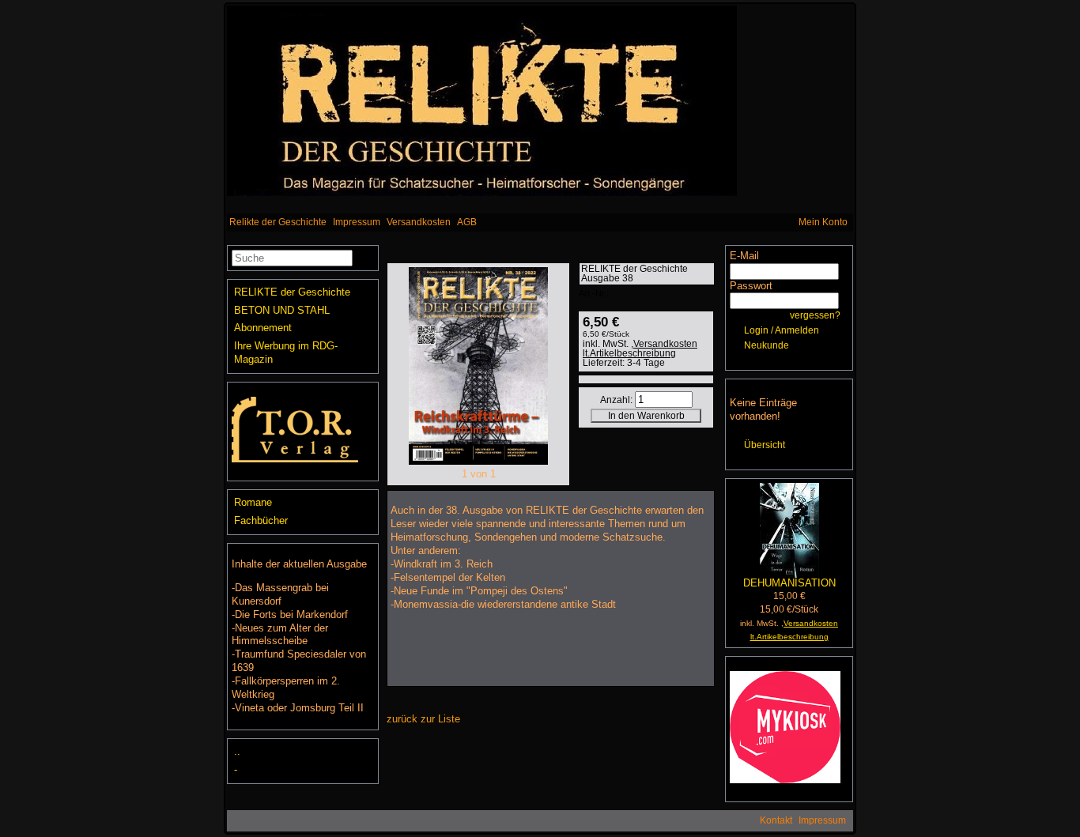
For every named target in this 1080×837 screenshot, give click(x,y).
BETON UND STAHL (282, 310)
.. (237, 751)
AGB (467, 222)
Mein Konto (823, 222)
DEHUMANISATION (789, 583)
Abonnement (263, 328)
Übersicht (764, 445)
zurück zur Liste (423, 719)
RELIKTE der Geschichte (292, 292)
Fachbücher (261, 520)
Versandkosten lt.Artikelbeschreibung (640, 348)
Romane (253, 502)
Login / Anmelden (781, 330)
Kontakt (776, 820)
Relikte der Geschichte (278, 222)
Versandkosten (419, 222)
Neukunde (766, 345)
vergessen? (815, 315)
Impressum (356, 222)
